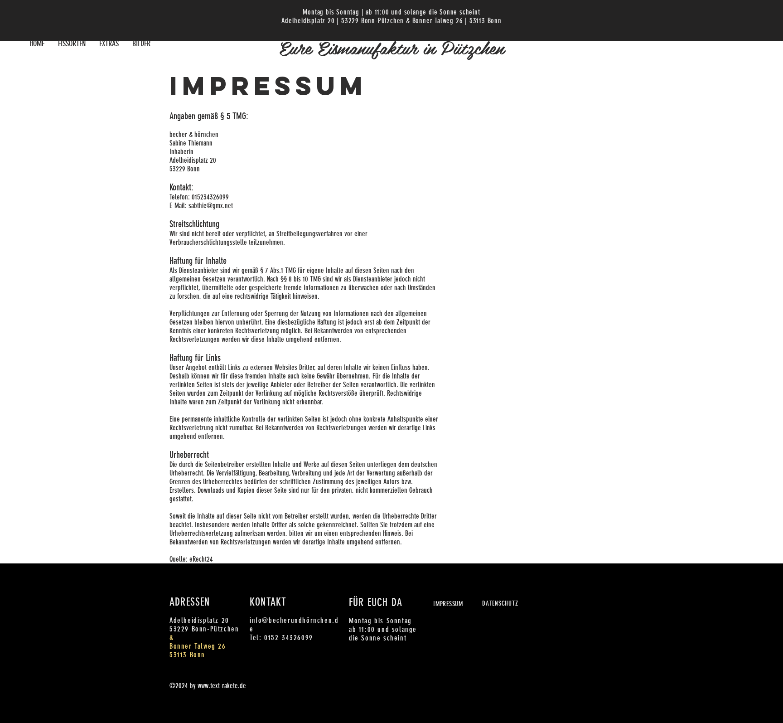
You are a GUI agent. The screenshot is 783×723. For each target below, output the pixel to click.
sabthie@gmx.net (210, 205)
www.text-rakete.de (222, 685)
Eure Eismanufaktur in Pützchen (391, 47)
